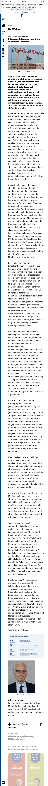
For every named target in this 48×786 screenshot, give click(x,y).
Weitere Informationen (22, 12)
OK (34, 12)
